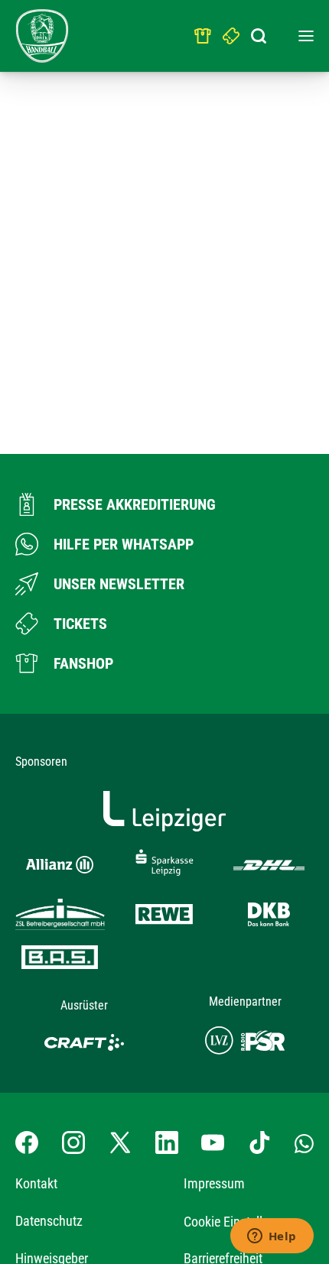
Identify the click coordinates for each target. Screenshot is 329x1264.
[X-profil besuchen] (120, 1142)
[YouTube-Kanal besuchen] (212, 1142)
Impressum (214, 1183)
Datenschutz (49, 1221)
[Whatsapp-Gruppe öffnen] (304, 1142)
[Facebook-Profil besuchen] (26, 1142)
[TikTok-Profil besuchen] (259, 1142)
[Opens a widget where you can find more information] (272, 1237)
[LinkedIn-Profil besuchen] (166, 1142)
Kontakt (36, 1183)
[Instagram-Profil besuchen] (73, 1142)
